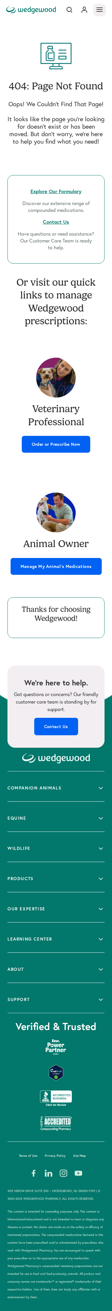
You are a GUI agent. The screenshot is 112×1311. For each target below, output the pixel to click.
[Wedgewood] (32, 9)
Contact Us (56, 726)
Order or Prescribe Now (56, 444)
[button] (56, 786)
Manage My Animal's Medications (56, 566)
